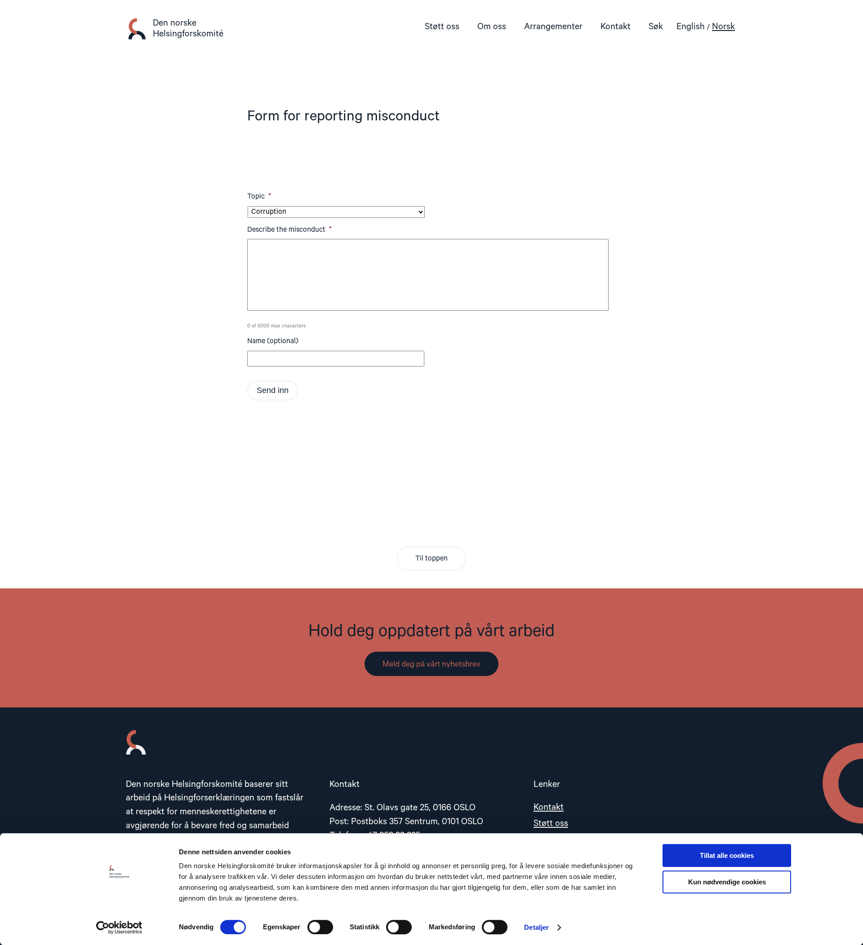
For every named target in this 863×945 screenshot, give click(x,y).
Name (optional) (272, 341)
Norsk (723, 27)
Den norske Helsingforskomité (188, 28)
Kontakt (616, 27)
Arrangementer (553, 27)
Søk (656, 27)
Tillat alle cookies (727, 855)
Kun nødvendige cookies (727, 882)
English (690, 27)
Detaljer (536, 927)
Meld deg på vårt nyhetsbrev (431, 664)
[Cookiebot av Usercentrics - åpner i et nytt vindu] (119, 927)
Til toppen (431, 559)
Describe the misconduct (289, 230)
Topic (259, 197)
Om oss (491, 27)
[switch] (320, 927)
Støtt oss (442, 27)
